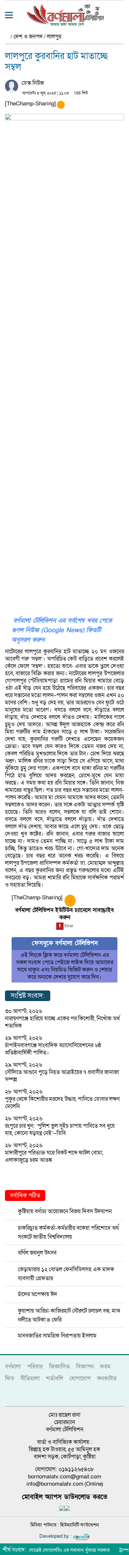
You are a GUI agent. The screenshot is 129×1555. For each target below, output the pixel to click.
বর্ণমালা (13, 1366)
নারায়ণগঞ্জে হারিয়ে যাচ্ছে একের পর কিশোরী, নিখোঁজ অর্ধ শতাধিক (62, 1022)
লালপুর (54, 36)
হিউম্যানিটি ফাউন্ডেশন (79, 1525)
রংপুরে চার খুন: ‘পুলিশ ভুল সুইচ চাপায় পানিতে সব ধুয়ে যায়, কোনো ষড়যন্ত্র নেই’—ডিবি (60, 1129)
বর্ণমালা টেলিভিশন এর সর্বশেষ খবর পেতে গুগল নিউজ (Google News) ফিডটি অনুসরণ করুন (62, 630)
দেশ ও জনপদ (28, 36)
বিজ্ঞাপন (85, 1366)
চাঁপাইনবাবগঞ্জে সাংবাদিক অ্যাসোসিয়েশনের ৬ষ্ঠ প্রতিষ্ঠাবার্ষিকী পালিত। (53, 1049)
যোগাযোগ (80, 1378)
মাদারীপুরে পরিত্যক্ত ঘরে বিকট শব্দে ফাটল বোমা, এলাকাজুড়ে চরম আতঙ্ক (54, 1156)
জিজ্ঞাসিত (59, 1366)
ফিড (9, 1378)
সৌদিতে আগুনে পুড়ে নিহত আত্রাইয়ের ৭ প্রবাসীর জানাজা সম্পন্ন (62, 1075)
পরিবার (35, 1366)
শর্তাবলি (54, 1378)
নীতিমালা (30, 1378)
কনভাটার (106, 1378)
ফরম (105, 1366)
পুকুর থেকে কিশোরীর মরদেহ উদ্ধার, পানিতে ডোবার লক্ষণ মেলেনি (62, 1102)
